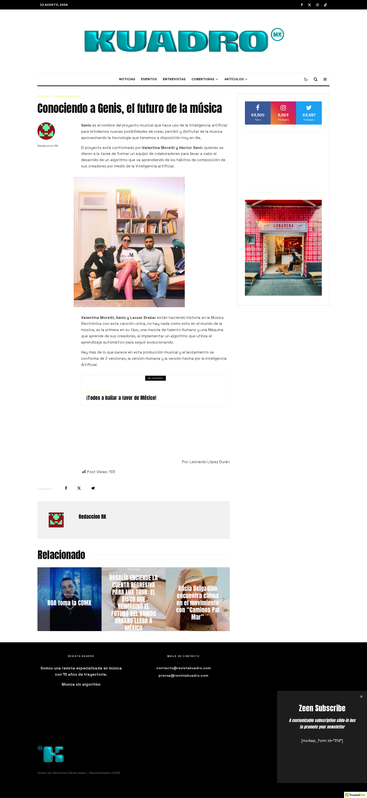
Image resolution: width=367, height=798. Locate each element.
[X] (309, 5)
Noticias (127, 79)
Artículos (234, 79)
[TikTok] (325, 5)
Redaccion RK (47, 146)
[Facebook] (301, 5)
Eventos (149, 79)
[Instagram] (317, 5)
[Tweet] (79, 488)
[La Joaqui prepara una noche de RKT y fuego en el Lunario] (145, 599)
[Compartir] (66, 488)
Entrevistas (174, 79)
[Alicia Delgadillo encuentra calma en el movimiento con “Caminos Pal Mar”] (81, 599)
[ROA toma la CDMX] (209, 599)
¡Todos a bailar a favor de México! (121, 398)
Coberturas (202, 79)
